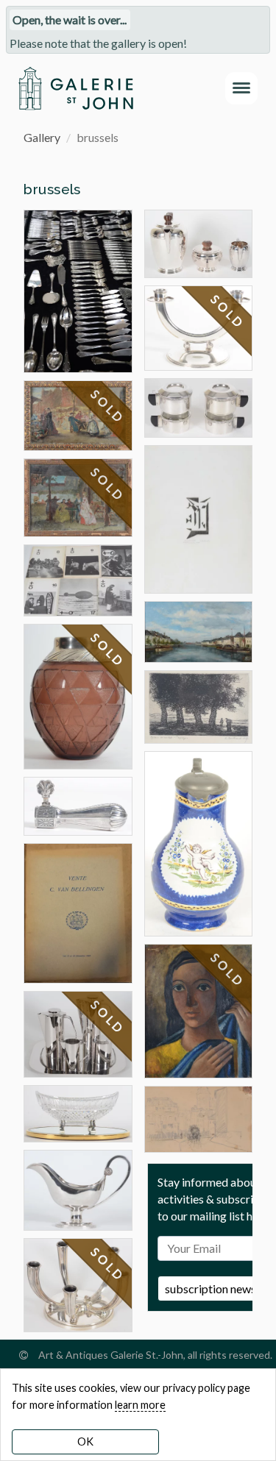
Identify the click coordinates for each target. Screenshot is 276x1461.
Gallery (42, 137)
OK (85, 1441)
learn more (140, 1404)
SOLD (108, 407)
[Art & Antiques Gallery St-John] (75, 88)
